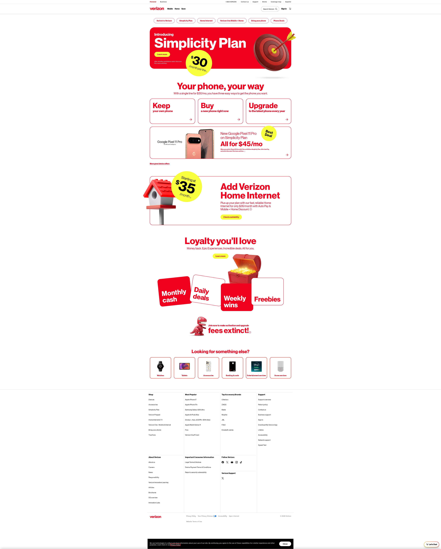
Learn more (162, 54)
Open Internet (234, 516)
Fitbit (223, 425)
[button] (437, 537)
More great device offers (160, 163)
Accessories (153, 405)
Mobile (170, 9)
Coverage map (276, 2)
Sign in (260, 420)
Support (255, 2)
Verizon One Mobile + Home (232, 21)
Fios (186, 430)
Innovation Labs (154, 503)
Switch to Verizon (164, 21)
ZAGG (224, 405)
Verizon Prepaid (154, 415)
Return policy (263, 405)
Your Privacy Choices (205, 516)
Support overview (264, 400)
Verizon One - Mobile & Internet (160, 425)
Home (177, 9)
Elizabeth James (228, 430)
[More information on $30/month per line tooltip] (206, 71)
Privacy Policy (191, 516)
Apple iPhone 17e (191, 405)
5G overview (153, 498)
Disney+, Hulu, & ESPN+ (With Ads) (197, 420)
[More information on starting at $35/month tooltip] (190, 198)
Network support (264, 440)
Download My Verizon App (267, 425)
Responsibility (154, 477)
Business (163, 2)
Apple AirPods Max (192, 415)
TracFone (152, 435)
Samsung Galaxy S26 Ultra (194, 410)
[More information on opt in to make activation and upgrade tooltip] (250, 332)
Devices (151, 400)
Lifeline (260, 430)
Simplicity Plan (185, 21)
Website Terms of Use (194, 521)
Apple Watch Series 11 (193, 425)
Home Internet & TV (156, 420)
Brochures (152, 493)
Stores (264, 2)
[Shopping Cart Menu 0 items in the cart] (290, 8)
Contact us (245, 2)
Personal (153, 2)
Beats (224, 410)
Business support (264, 415)
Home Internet (206, 21)
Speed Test (262, 445)
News (151, 472)
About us (152, 462)
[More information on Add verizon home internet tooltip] (251, 209)
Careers (152, 467)
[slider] (431, 544)
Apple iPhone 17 (190, 400)
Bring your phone (258, 21)
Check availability (231, 217)
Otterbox (225, 400)
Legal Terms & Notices (193, 462)
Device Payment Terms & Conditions (198, 467)
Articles (151, 487)
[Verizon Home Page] (157, 8)
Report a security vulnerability (196, 472)
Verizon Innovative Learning (158, 482)
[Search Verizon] (270, 9)
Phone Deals (279, 21)
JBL (223, 420)
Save (183, 9)
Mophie (224, 415)
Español (288, 2)
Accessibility (263, 435)
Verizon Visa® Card (192, 435)
